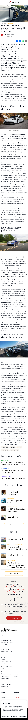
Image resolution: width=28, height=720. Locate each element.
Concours (16, 697)
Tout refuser (5, 716)
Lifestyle (3, 23)
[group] (14, 462)
